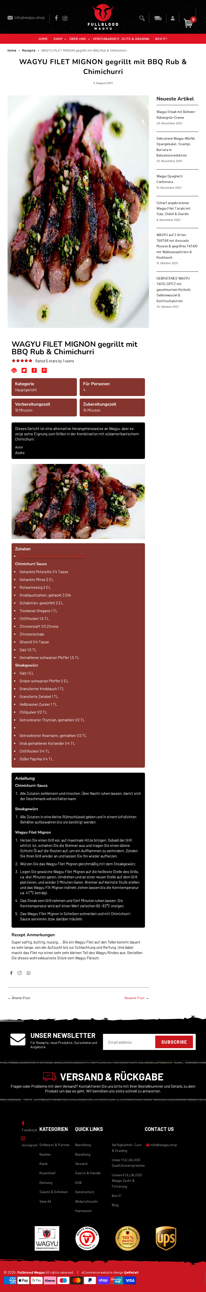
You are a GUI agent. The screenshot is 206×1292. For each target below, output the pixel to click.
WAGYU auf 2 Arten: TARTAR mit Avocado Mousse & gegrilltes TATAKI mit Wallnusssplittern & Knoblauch (177, 245)
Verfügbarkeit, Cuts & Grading (121, 38)
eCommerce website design (110, 1272)
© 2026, (38, 1272)
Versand (81, 1163)
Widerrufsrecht (86, 1201)
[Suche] (142, 18)
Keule (43, 1163)
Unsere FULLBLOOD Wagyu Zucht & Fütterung (127, 1180)
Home (43, 38)
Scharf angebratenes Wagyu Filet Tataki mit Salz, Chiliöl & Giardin (174, 208)
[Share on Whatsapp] (28, 974)
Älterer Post (21, 998)
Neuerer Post (135, 998)
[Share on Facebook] (11, 974)
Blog (115, 1205)
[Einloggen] (172, 18)
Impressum (83, 1210)
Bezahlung (82, 1154)
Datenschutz (84, 1192)
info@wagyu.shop (30, 17)
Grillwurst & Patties (54, 1145)
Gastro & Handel (87, 1173)
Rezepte (28, 50)
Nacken (45, 1154)
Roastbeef (47, 1173)
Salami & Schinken (53, 1192)
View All (45, 1201)
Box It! (161, 38)
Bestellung (83, 1145)
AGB (78, 1182)
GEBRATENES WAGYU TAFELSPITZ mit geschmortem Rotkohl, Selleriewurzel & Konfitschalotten (174, 289)
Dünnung (45, 1182)
